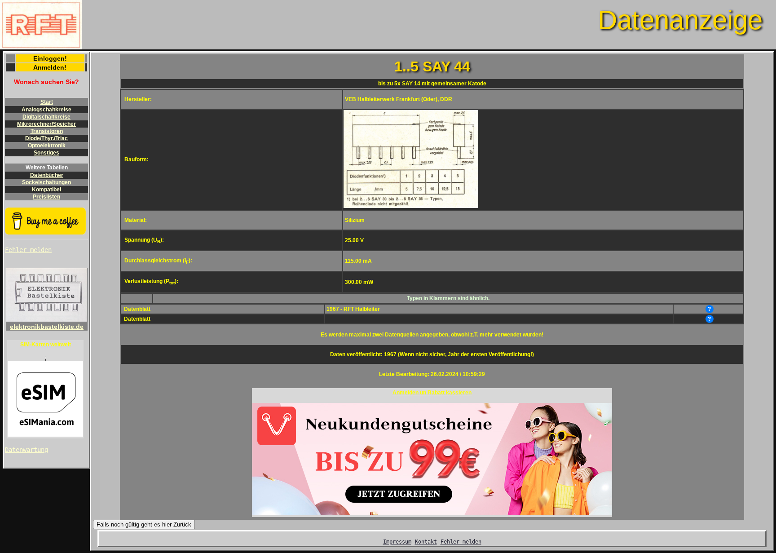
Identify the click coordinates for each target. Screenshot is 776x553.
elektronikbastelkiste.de (47, 326)
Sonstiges (46, 153)
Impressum (397, 542)
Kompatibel (46, 189)
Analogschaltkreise (46, 109)
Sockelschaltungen (46, 182)
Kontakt (426, 542)
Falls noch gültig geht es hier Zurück (144, 524)
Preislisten (46, 197)
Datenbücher (46, 175)
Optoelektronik (47, 145)
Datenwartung (26, 449)
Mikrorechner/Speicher (46, 124)
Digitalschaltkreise (46, 117)
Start (46, 102)
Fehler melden (28, 249)
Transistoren (47, 131)
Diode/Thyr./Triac (46, 138)
